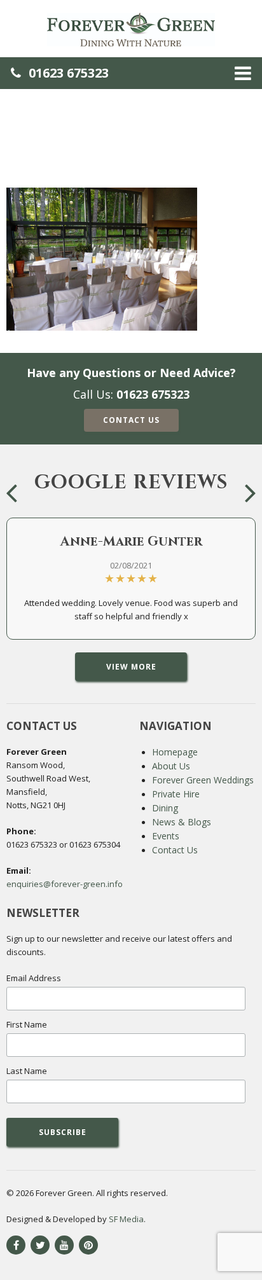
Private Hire (176, 794)
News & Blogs (181, 822)
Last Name (26, 1071)
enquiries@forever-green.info (64, 884)
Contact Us (131, 420)
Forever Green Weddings (203, 780)
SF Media (126, 1219)
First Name (26, 1024)
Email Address (33, 978)
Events (165, 836)
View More (131, 666)
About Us (171, 766)
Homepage (175, 752)
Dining (165, 808)
